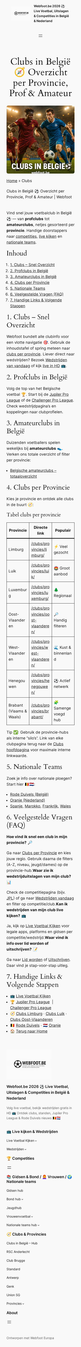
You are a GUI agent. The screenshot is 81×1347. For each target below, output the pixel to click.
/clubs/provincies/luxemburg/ (40, 593)
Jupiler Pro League (33, 1002)
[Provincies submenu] (23, 1304)
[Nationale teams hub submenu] (39, 1225)
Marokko (32, 806)
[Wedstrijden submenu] (26, 1149)
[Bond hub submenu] (22, 1199)
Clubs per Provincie (39, 853)
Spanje (16, 806)
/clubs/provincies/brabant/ (40, 711)
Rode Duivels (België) (29, 794)
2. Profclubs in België (29, 271)
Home (12, 181)
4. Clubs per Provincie (30, 282)
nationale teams (21, 242)
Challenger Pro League (52, 400)
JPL (10, 898)
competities (26, 236)
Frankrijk (50, 806)
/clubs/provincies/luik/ (40, 571)
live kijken (47, 236)
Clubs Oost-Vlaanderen (31, 1019)
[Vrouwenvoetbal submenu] (32, 1217)
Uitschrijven (59, 959)
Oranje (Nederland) (27, 800)
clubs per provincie (23, 354)
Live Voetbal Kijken (43, 926)
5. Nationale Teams (27, 288)
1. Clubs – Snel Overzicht (32, 264)
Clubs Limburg (29, 1013)
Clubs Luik (55, 1013)
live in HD (51, 366)
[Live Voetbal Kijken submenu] (36, 1141)
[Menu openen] (40, 35)
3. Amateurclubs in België (33, 276)
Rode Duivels (28, 1025)
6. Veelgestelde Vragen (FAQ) (36, 294)
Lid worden (32, 959)
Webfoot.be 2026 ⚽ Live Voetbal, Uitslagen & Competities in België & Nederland (38, 1092)
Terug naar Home (31, 1031)
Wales (65, 806)
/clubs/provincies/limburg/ (40, 549)
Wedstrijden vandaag (54, 898)
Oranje (55, 1025)
